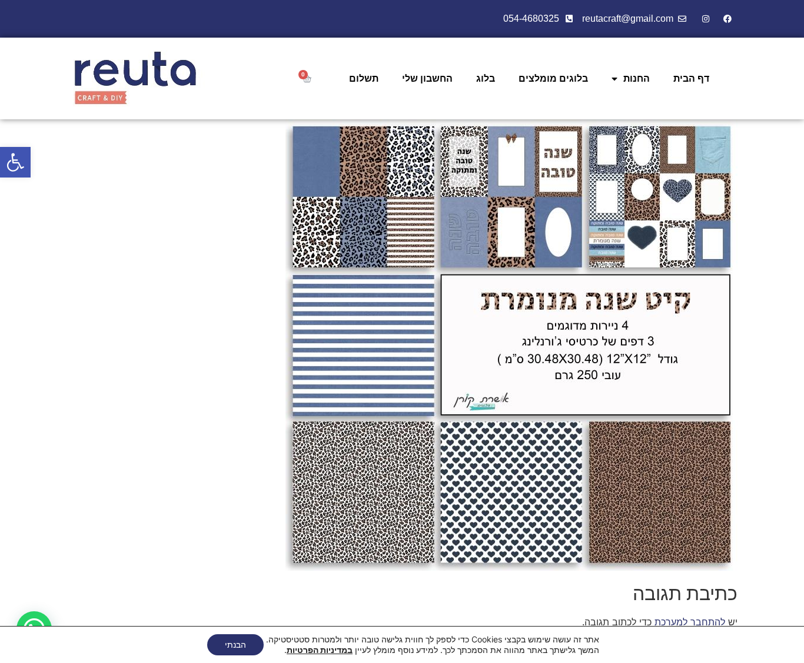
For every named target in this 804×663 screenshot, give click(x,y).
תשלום (363, 78)
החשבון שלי (427, 78)
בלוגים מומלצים (553, 78)
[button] (15, 162)
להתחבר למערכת (690, 622)
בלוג (485, 78)
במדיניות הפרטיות (320, 650)
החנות (636, 78)
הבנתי (235, 644)
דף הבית (691, 78)
